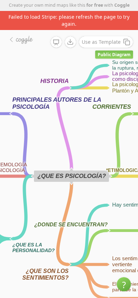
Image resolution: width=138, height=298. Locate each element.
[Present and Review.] (56, 42)
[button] (124, 284)
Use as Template (101, 41)
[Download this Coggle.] (70, 42)
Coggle (122, 5)
